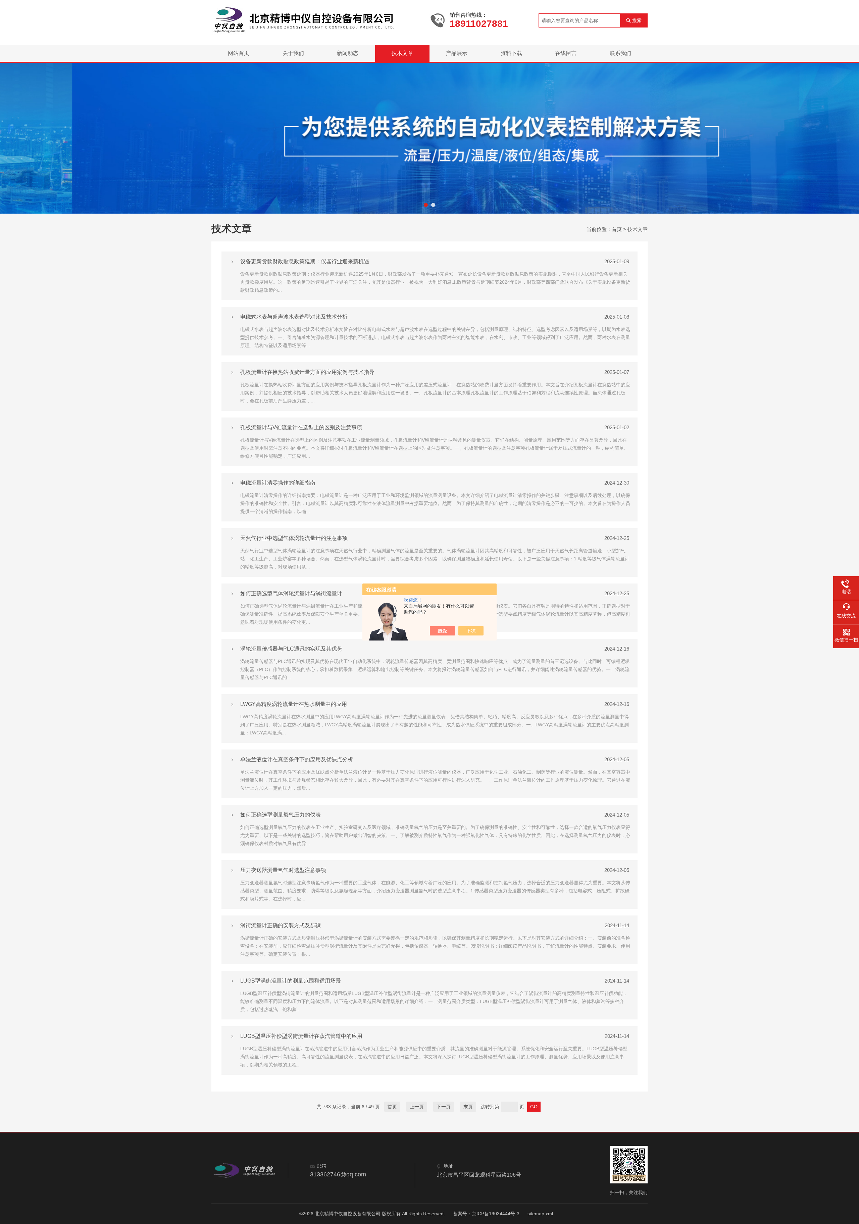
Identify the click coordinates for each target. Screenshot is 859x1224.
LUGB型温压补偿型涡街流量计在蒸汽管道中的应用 (301, 1036)
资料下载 (511, 53)
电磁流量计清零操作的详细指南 (277, 483)
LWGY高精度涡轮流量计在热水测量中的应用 (293, 704)
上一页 (417, 1106)
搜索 (637, 20)
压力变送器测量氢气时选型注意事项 (283, 870)
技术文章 (402, 53)
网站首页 (238, 53)
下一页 (444, 1106)
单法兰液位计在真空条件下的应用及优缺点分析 (296, 759)
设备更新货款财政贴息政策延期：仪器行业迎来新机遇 (304, 261)
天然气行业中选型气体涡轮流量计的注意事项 (294, 538)
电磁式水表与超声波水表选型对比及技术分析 (294, 317)
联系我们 (620, 53)
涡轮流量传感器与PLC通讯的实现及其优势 (291, 649)
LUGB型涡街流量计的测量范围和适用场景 (290, 981)
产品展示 (456, 53)
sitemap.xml (540, 1213)
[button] (426, 205)
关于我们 (293, 53)
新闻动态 (347, 53)
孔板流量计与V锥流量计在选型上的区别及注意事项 (301, 427)
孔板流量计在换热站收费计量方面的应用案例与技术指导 (307, 372)
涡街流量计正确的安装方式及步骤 (280, 925)
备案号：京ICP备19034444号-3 (486, 1213)
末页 (468, 1106)
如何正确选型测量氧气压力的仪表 (280, 815)
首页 (617, 229)
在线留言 (565, 53)
